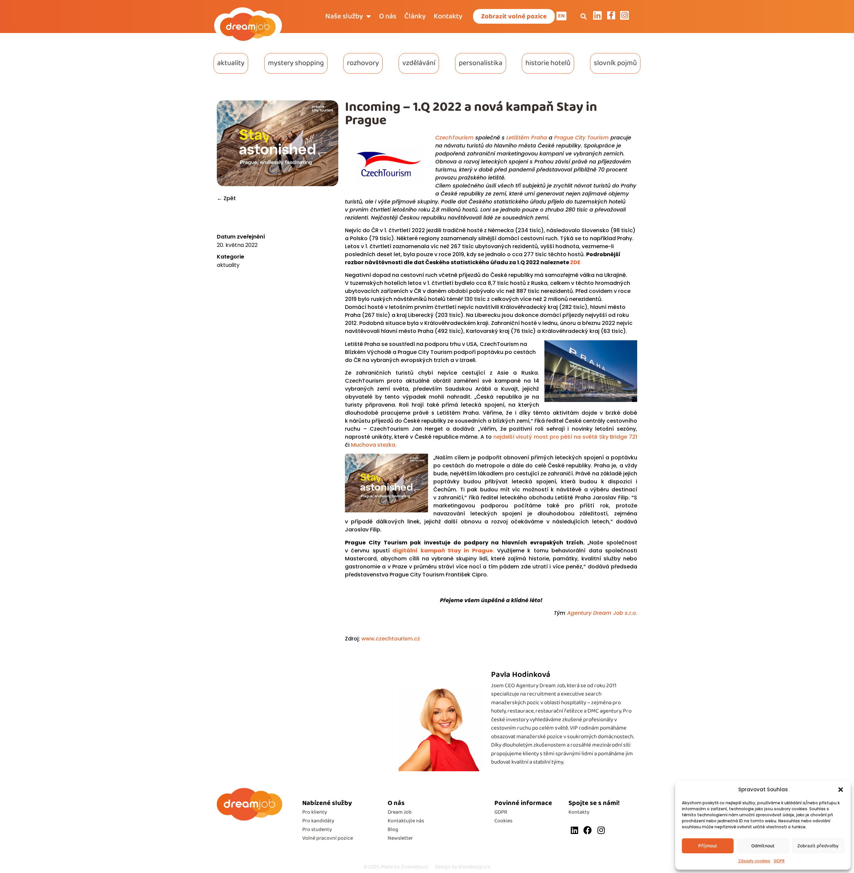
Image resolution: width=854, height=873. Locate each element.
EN (561, 16)
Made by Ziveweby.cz (396, 867)
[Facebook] (587, 830)
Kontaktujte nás (406, 821)
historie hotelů (547, 63)
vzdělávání (418, 63)
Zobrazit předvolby (818, 846)
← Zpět (226, 198)
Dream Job (400, 812)
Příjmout (707, 846)
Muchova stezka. (374, 445)
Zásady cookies (754, 861)
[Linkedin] (574, 830)
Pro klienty (314, 812)
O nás (387, 16)
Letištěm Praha (526, 137)
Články (415, 16)
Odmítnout (763, 846)
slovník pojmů (615, 63)
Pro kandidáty (318, 821)
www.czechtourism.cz (391, 638)
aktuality (231, 63)
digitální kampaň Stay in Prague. (442, 550)
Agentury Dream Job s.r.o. (602, 613)
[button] (840, 789)
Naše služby (344, 16)
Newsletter (400, 838)
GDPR (779, 861)
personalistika (480, 63)
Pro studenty (317, 829)
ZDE (575, 262)
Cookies (503, 821)
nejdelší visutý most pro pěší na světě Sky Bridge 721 (565, 437)
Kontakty (448, 16)
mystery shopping (296, 63)
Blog (393, 829)
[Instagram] (601, 830)
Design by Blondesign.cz (462, 867)
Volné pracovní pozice (327, 838)
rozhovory (363, 63)
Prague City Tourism (581, 137)
